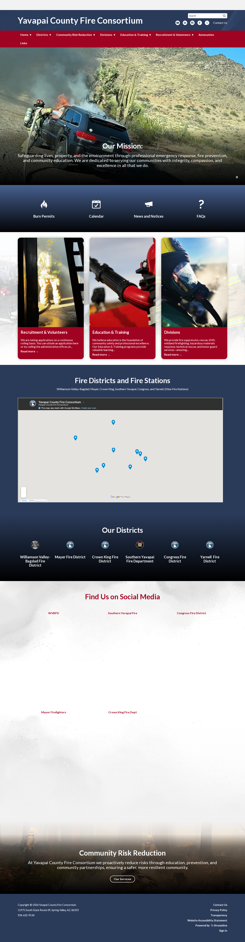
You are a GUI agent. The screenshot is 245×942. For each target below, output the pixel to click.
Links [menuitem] (23, 43)
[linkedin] (185, 23)
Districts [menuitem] (42, 34)
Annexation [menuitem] (206, 34)
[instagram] (192, 23)
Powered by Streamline (211, 925)
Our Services (122, 879)
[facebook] (199, 23)
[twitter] (207, 23)
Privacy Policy (218, 910)
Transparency (219, 915)
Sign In (223, 930)
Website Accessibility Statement (207, 920)
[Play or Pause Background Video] (237, 177)
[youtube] (177, 23)
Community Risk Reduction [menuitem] (74, 34)
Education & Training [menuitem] (134, 34)
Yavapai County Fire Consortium (80, 20)
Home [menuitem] (24, 34)
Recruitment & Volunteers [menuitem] (173, 34)
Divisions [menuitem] (106, 34)
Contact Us (220, 22)
